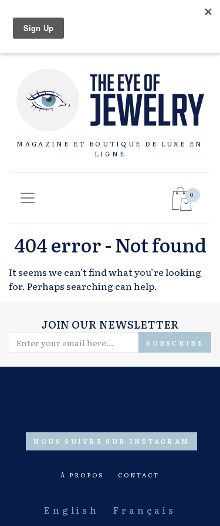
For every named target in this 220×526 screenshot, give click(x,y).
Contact (139, 474)
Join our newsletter (110, 324)
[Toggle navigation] (27, 198)
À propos (82, 474)
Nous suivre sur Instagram (111, 441)
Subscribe (175, 342)
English (71, 510)
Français (144, 510)
